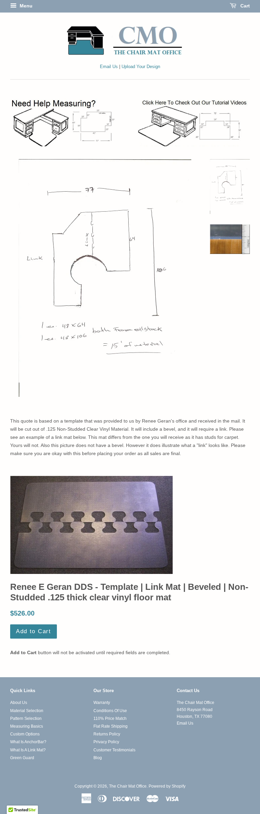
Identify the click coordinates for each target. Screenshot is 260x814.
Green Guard (22, 757)
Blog (97, 757)
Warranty (101, 702)
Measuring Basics (26, 726)
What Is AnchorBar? (28, 742)
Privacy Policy (106, 742)
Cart (244, 5)
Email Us (109, 66)
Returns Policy (106, 734)
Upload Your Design (141, 66)
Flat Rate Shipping (110, 726)
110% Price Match (110, 718)
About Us (18, 702)
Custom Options (25, 734)
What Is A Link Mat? (28, 750)
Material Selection (26, 710)
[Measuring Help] (130, 122)
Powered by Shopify (167, 786)
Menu (25, 5)
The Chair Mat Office (128, 786)
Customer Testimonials (114, 750)
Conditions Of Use (110, 710)
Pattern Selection (26, 718)
